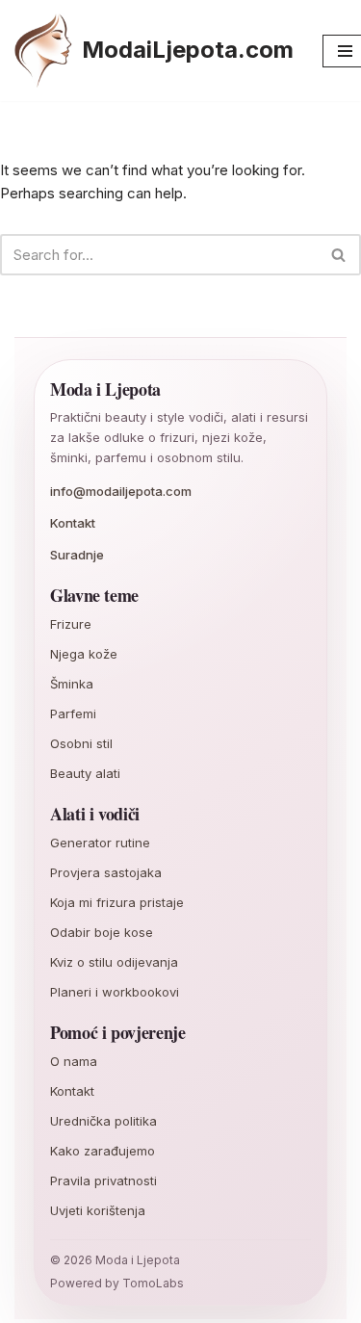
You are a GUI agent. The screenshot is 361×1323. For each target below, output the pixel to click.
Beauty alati (85, 773)
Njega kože (83, 654)
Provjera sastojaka (106, 872)
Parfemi (73, 713)
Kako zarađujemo (102, 1150)
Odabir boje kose (101, 932)
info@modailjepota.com (121, 491)
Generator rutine (100, 842)
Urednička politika (103, 1120)
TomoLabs (153, 1283)
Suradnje (77, 554)
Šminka (71, 683)
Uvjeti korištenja (97, 1210)
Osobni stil (81, 743)
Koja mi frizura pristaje (117, 902)
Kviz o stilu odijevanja (114, 962)
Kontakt (72, 523)
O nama (73, 1061)
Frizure (70, 624)
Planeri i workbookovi (114, 991)
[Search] (339, 254)
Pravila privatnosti (103, 1180)
